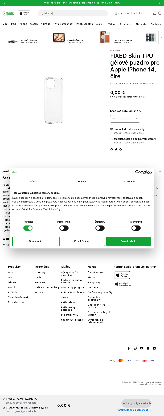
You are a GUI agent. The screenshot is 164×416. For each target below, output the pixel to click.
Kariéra (39, 292)
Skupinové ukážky (72, 320)
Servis (65, 297)
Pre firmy (156, 24)
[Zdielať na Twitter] (116, 149)
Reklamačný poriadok (68, 308)
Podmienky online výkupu (71, 281)
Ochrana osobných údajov (99, 313)
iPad (13, 24)
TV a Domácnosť (63, 24)
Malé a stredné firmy (47, 287)
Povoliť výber (82, 241)
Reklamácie (68, 302)
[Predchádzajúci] (3, 37)
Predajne (125, 24)
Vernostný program (73, 287)
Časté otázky (96, 272)
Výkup (112, 24)
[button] (4, 2)
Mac (5, 24)
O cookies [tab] (130, 181)
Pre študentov (69, 315)
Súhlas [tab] (34, 181)
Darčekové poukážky (100, 292)
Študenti (140, 24)
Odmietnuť (35, 241)
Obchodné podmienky (94, 298)
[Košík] (158, 13)
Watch (34, 24)
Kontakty (40, 272)
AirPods (45, 24)
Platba (92, 277)
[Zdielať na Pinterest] (120, 149)
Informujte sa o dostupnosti (133, 410)
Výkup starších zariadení (70, 273)
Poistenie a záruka (72, 292)
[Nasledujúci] (161, 37)
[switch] (64, 228)
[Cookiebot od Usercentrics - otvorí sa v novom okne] (138, 172)
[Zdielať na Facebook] (111, 149)
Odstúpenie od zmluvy (96, 306)
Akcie (99, 24)
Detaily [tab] (82, 181)
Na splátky (94, 282)
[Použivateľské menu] (154, 14)
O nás (38, 277)
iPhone (23, 24)
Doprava (93, 287)
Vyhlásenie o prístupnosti (95, 321)
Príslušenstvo (84, 24)
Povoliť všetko (129, 241)
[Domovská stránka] (16, 13)
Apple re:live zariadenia (66, 3)
